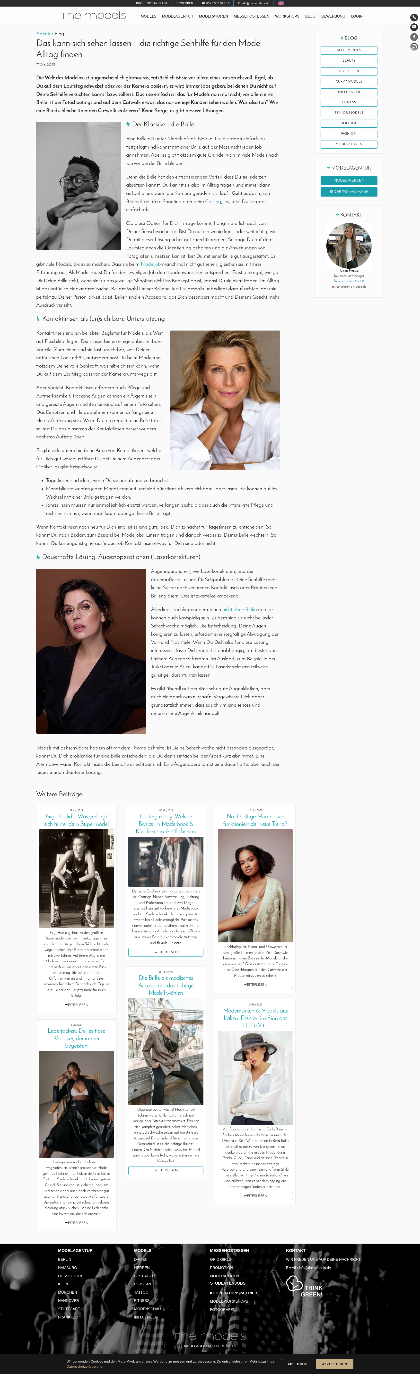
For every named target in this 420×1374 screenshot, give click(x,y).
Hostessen (349, 71)
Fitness (349, 102)
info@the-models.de (315, 1268)
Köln (63, 1284)
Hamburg (67, 1268)
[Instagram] (414, 48)
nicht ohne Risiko (239, 610)
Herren (142, 1268)
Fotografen (223, 1310)
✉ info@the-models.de (254, 3)
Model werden (349, 181)
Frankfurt (69, 1317)
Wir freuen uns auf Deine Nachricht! (324, 1259)
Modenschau (147, 1309)
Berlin (64, 1259)
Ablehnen (297, 1364)
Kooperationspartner (233, 1293)
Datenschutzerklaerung (84, 1366)
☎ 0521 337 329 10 (216, 3)
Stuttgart (69, 1309)
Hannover (68, 1300)
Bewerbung (333, 16)
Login (357, 16)
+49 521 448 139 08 (351, 281)
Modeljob (151, 264)
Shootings (349, 123)
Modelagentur (177, 16)
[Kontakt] (414, 17)
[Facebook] (414, 38)
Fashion (349, 134)
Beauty (349, 60)
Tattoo (141, 1292)
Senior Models (349, 113)
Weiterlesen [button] (76, 1005)
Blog (310, 16)
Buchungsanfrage (152, 3)
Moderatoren (213, 16)
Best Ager (144, 1276)
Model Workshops (229, 1301)
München (67, 1292)
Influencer (349, 92)
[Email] (414, 27)
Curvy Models (349, 81)
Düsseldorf (70, 1276)
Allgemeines (349, 50)
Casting (213, 202)
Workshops (287, 16)
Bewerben (184, 3)
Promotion (221, 1268)
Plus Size (143, 1284)
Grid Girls (220, 1259)
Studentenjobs (227, 1283)
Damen (141, 1259)
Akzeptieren (334, 1364)
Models (148, 16)
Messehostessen (251, 16)
